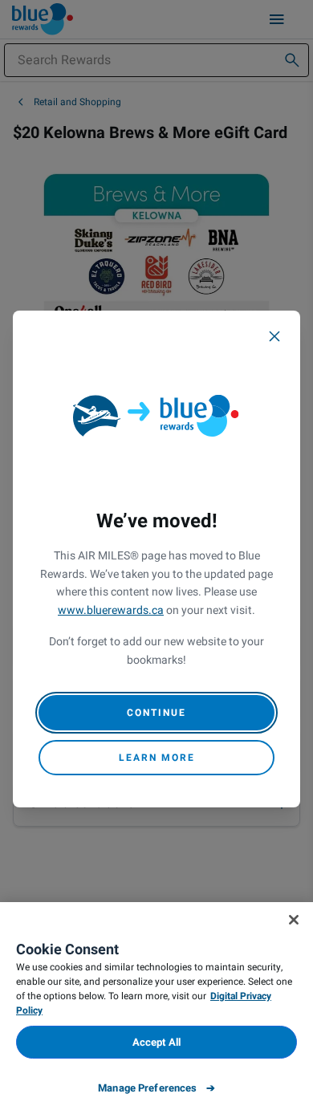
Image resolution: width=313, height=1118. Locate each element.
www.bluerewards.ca (111, 610)
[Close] (274, 336)
